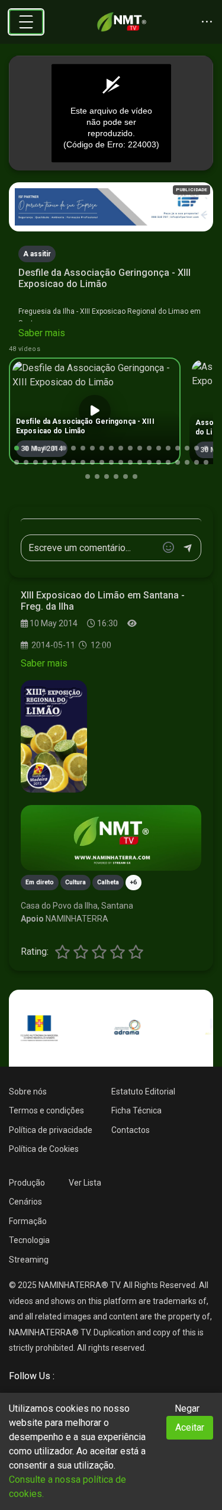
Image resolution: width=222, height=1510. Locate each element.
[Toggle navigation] (26, 21)
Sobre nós (28, 1091)
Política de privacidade (50, 1130)
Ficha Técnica (136, 1110)
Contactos (130, 1130)
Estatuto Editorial (143, 1091)
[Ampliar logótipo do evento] (54, 736)
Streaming (29, 1259)
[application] (111, 113)
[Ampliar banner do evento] (111, 838)
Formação (28, 1221)
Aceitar (189, 1427)
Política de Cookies (44, 1149)
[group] (95, 411)
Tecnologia (29, 1240)
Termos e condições (46, 1110)
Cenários (25, 1201)
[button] (16, 448)
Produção (27, 1182)
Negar (187, 1408)
